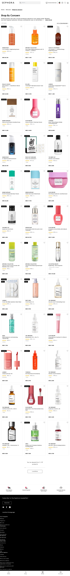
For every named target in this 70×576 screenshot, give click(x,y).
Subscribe (7, 502)
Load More (35, 471)
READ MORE (48, 20)
